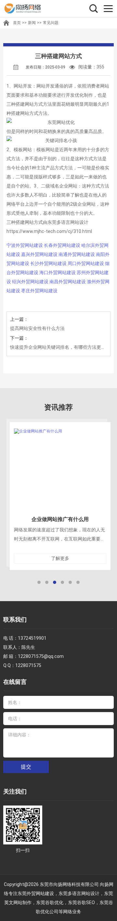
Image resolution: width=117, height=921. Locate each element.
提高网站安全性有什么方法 (37, 328)
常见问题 (50, 22)
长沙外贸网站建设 (48, 263)
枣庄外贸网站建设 (39, 290)
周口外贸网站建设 (86, 263)
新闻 (32, 22)
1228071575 (28, 665)
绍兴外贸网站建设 (30, 281)
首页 (17, 22)
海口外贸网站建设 (57, 272)
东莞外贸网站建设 (36, 893)
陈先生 (28, 647)
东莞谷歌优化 (49, 902)
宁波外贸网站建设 (24, 245)
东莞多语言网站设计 (78, 893)
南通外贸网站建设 (76, 254)
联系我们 (15, 619)
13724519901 (32, 638)
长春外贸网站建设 (62, 245)
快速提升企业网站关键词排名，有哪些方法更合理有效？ (58, 347)
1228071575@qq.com (41, 656)
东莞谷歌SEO (81, 902)
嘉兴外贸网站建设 (39, 254)
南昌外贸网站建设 (67, 281)
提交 (26, 767)
